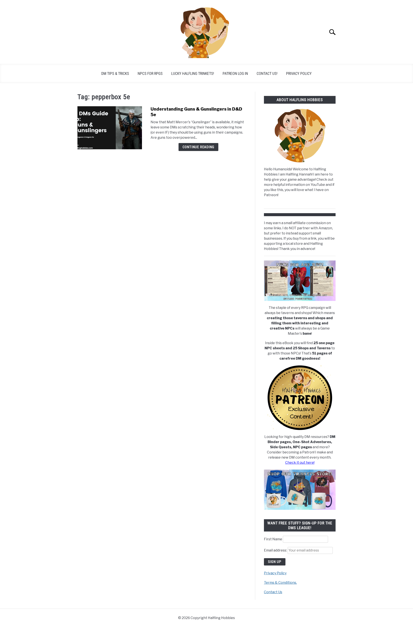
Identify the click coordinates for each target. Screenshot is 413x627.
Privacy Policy (299, 73)
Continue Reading (198, 147)
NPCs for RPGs (150, 73)
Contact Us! (267, 73)
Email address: (276, 550)
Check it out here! (299, 463)
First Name (273, 539)
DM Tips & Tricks (115, 73)
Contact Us (273, 592)
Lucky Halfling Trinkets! (192, 73)
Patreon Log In (235, 73)
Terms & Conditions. (280, 583)
